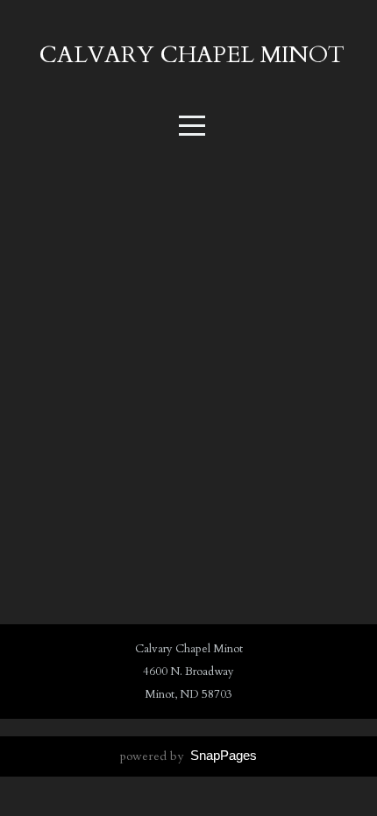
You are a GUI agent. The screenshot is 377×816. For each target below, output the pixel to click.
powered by (188, 756)
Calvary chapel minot (192, 55)
